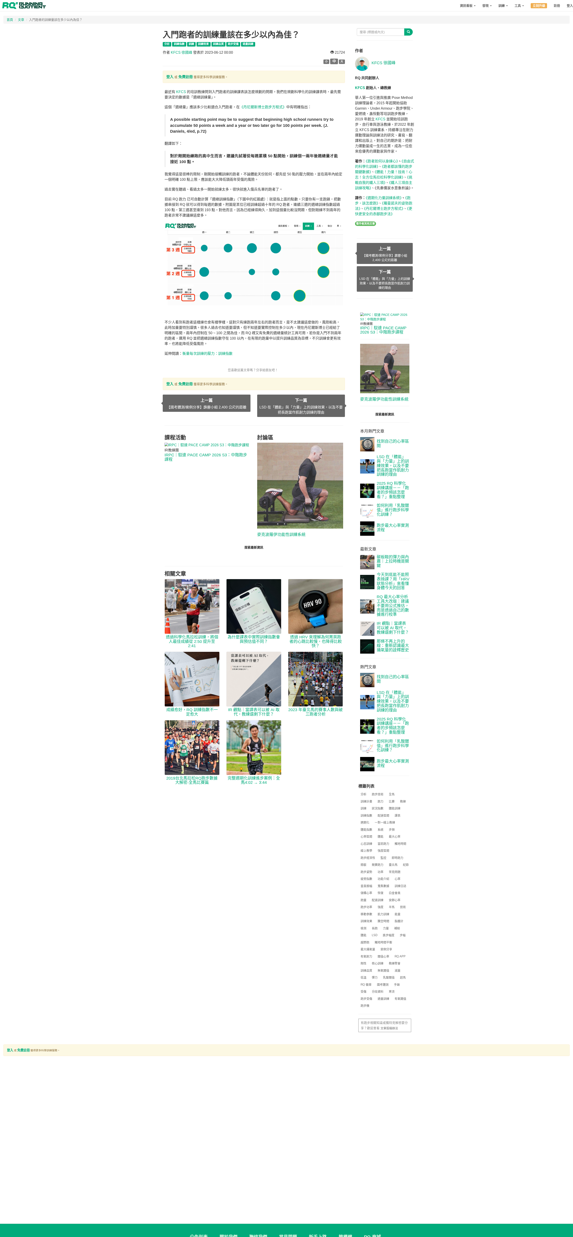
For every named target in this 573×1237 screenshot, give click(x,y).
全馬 (392, 794)
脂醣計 (399, 921)
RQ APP (400, 956)
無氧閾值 (383, 970)
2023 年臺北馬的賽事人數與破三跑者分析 (315, 712)
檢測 (363, 928)
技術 (403, 907)
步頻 (392, 829)
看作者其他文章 (365, 223)
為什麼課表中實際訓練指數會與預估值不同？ (254, 639)
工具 (518, 5)
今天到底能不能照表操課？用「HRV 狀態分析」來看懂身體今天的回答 (393, 581)
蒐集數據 (383, 886)
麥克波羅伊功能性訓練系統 (281, 534)
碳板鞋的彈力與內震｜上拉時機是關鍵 (393, 561)
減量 (397, 970)
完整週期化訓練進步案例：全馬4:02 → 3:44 (254, 780)
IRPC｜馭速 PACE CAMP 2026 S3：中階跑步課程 (206, 457)
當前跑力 (383, 843)
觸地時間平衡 (383, 942)
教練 (403, 801)
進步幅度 (388, 935)
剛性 (363, 963)
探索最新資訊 (253, 547)
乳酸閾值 (389, 977)
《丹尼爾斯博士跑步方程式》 (263, 107)
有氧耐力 (366, 956)
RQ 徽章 (366, 984)
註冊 (557, 5)
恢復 (380, 893)
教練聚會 (394, 963)
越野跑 (365, 942)
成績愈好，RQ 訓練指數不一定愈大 (192, 712)
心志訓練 (366, 843)
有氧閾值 (400, 998)
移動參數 (366, 914)
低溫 (363, 977)
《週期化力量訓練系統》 (384, 198)
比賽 (392, 801)
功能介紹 (383, 878)
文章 (21, 19)
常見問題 (394, 872)
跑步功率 (366, 907)
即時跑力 (397, 857)
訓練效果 (366, 921)
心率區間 (366, 836)
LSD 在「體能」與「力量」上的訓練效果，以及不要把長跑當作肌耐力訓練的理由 (393, 466)
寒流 (392, 991)
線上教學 (366, 850)
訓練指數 (366, 815)
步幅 (403, 935)
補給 (397, 928)
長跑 (375, 928)
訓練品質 (366, 970)
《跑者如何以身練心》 (382, 161)
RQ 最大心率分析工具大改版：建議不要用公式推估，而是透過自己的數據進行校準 (393, 606)
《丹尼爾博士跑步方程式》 (383, 208)
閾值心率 (383, 956)
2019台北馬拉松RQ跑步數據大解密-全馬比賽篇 (192, 780)
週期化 (365, 822)
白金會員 (394, 893)
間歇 (363, 864)
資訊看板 (466, 5)
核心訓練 (377, 963)
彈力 (375, 977)
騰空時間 (383, 921)
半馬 (392, 907)
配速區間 (383, 815)
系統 (380, 829)
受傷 (363, 991)
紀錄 (406, 864)
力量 (386, 928)
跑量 (363, 900)
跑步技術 (377, 794)
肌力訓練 (383, 914)
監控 (383, 857)
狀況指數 (377, 808)
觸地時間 (400, 843)
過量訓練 (383, 998)
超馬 (403, 977)
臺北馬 (393, 864)
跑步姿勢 (366, 872)
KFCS (181, 92)
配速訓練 (377, 900)
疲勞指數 (366, 878)
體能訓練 (394, 808)
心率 (397, 878)
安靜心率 (394, 900)
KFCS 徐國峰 (181, 52)
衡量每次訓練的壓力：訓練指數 (207, 353)
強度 (380, 907)
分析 (363, 794)
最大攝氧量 (368, 949)
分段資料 (377, 991)
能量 (397, 914)
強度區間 (383, 850)
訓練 (502, 5)
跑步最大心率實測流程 (393, 527)
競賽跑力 (377, 864)
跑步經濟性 (368, 857)
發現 (486, 5)
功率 (380, 872)
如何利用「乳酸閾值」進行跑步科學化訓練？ (393, 510)
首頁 (10, 19)
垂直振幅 (366, 886)
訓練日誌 (400, 886)
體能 (380, 836)
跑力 (380, 801)
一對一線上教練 (385, 822)
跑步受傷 (366, 998)
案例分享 (386, 949)
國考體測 (383, 984)
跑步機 (365, 1005)
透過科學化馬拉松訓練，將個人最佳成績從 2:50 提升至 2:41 (192, 641)
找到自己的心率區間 (393, 443)
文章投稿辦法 (389, 1028)
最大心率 (394, 836)
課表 (397, 815)
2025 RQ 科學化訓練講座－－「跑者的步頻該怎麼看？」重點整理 (393, 490)
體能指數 (366, 829)
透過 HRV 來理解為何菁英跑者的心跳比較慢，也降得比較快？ (315, 641)
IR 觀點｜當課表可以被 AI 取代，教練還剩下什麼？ (254, 712)
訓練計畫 (366, 801)
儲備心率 (366, 893)
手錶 (397, 984)
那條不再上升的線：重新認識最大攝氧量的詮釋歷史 (393, 646)
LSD (374, 935)
